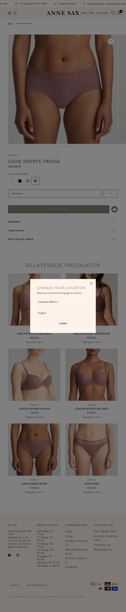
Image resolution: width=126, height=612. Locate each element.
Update (63, 323)
